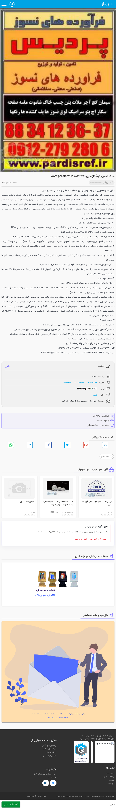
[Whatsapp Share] (11, 445)
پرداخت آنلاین (108, 776)
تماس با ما (110, 773)
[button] (12, 4)
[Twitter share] (67, 445)
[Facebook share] (49, 445)
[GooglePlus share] (86, 445)
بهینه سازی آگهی (49, 748)
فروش (112, 780)
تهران (95, 394)
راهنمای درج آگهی (49, 745)
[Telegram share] (30, 445)
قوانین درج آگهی (49, 755)
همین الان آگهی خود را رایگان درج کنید (90, 539)
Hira (44, 796)
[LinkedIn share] (105, 445)
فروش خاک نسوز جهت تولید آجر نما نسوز (97, 503)
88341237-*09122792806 (74, 382)
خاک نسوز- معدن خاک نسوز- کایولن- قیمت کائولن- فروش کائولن (58, 503)
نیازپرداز (108, 4)
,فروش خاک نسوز (27, 501)
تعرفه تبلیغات (51, 752)
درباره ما (111, 783)
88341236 (92, 382)
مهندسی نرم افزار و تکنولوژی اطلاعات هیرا (76, 796)
